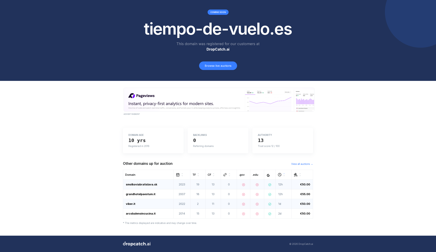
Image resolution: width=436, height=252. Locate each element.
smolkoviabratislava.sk (141, 184)
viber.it (130, 204)
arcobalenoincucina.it (141, 213)
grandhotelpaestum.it (140, 194)
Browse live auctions (218, 65)
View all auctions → (302, 163)
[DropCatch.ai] (136, 244)
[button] (148, 175)
